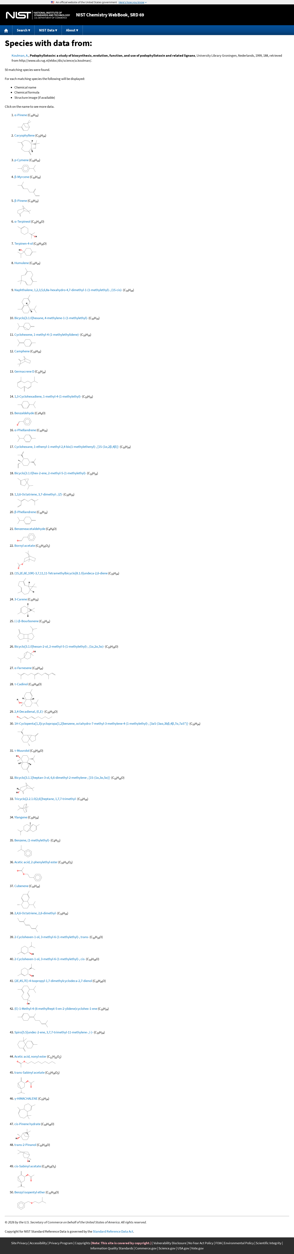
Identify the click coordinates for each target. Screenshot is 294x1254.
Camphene (22, 351)
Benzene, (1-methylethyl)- (32, 840)
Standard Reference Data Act (113, 1231)
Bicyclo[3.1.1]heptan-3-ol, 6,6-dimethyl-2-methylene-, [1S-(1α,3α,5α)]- (62, 777)
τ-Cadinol (21, 684)
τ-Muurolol (21, 750)
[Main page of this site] (6, 30)
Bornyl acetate (24, 545)
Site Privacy (19, 1243)
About (70, 30)
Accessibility (38, 1243)
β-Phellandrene (25, 512)
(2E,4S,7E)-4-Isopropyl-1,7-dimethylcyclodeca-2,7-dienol (53, 981)
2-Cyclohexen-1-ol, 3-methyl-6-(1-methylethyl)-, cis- (49, 959)
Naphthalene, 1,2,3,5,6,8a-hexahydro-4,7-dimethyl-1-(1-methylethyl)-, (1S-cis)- (68, 290)
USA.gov (183, 1248)
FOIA (218, 1243)
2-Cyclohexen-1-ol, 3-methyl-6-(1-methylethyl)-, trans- (51, 937)
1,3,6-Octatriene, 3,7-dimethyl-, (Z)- (38, 494)
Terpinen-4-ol (23, 243)
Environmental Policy (239, 1243)
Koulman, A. (20, 55)
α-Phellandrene (25, 430)
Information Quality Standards (111, 1248)
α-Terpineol (22, 221)
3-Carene (20, 599)
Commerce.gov (146, 1248)
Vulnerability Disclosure (170, 1243)
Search (22, 30)
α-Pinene (20, 115)
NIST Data (46, 30)
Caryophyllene (24, 135)
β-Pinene (20, 200)
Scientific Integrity (268, 1243)
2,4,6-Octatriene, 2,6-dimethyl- (35, 913)
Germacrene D (24, 371)
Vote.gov (197, 1248)
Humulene (21, 263)
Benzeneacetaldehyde (29, 529)
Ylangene (20, 817)
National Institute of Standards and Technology (38, 14)
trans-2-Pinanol (25, 1144)
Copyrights (82, 1243)
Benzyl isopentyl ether (29, 1192)
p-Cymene (21, 160)
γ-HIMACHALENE (26, 1098)
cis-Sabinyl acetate (27, 1166)
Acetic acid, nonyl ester (30, 1056)
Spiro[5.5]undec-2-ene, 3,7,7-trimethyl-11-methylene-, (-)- (53, 1032)
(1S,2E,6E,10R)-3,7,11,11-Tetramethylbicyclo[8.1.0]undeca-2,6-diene (61, 573)
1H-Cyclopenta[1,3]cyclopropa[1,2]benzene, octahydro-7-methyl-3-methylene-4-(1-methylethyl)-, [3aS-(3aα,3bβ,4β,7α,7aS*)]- (101, 723)
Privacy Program (61, 1243)
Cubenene (21, 886)
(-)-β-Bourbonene (26, 621)
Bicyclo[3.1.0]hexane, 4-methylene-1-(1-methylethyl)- (51, 318)
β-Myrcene (21, 177)
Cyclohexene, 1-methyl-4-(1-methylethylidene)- (47, 334)
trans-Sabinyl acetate (29, 1072)
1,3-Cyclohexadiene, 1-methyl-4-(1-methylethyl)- (47, 396)
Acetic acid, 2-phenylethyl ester (36, 862)
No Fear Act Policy (200, 1243)
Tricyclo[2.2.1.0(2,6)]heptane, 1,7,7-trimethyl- (45, 799)
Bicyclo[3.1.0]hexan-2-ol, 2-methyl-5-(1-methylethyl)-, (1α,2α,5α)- (59, 646)
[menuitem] (6, 30)
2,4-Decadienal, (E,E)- (29, 711)
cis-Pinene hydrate (27, 1124)
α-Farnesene (23, 668)
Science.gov (167, 1248)
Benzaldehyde (24, 413)
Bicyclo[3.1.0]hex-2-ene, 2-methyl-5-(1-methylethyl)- (50, 473)
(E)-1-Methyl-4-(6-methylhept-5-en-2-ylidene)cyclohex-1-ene (55, 1008)
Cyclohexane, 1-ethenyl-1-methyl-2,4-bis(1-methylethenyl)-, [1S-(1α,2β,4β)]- (66, 446)
